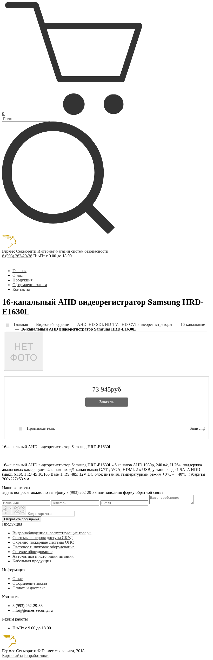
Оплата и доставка (28, 588)
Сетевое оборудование (32, 551)
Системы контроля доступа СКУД (42, 537)
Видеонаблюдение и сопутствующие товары (51, 533)
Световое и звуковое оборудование (43, 547)
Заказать (106, 402)
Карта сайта (12, 655)
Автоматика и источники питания (43, 556)
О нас (17, 275)
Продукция (22, 280)
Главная (19, 270)
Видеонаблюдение (52, 324)
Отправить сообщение (21, 519)
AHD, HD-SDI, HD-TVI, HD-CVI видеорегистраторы (124, 324)
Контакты (21, 289)
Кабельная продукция (31, 561)
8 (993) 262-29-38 (17, 256)
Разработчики (36, 655)
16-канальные (193, 324)
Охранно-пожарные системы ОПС (43, 542)
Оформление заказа (29, 284)
